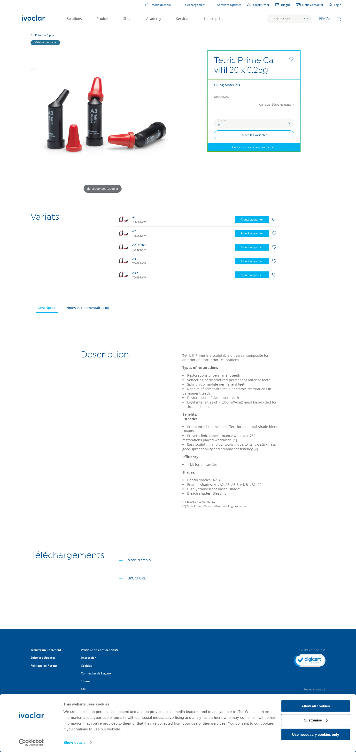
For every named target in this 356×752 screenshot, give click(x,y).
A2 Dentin (139, 245)
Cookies (86, 666)
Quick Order (261, 5)
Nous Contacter (312, 5)
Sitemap (86, 681)
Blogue (286, 5)
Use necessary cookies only (315, 734)
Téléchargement (194, 5)
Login (337, 5)
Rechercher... (282, 18)
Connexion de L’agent (96, 673)
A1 (134, 217)
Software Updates (229, 5)
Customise (313, 720)
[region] (207, 246)
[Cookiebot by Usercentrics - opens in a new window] (31, 742)
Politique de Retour (44, 666)
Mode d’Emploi (161, 5)
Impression (88, 658)
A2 (134, 231)
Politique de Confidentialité (100, 650)
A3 (134, 259)
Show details (74, 742)
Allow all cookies (315, 706)
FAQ (83, 689)
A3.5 (135, 273)
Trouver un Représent (46, 650)
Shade (222, 120)
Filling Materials (227, 85)
